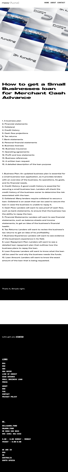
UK (3, 455)
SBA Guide (7, 371)
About (4, 386)
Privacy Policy (9, 397)
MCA (3, 363)
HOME (46, 3)
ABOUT (53, 3)
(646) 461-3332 (13, 434)
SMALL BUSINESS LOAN (12, 379)
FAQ (3, 391)
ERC (3, 366)
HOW (3, 389)
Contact (6, 394)
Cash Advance (8, 377)
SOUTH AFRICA (8, 460)
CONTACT (61, 3)
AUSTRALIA (7, 458)
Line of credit (9, 374)
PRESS (4, 382)
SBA (3, 369)
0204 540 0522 (12, 431)
